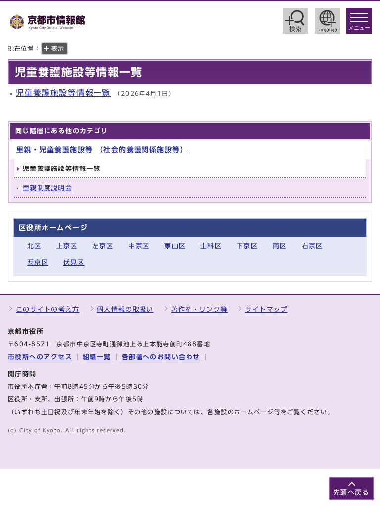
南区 (280, 246)
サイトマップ (266, 309)
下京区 (247, 246)
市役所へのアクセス (40, 357)
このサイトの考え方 (48, 309)
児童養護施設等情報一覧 (63, 93)
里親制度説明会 (47, 188)
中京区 (138, 246)
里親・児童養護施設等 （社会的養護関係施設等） (102, 149)
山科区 (211, 246)
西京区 (37, 262)
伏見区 (74, 262)
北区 (34, 246)
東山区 (175, 246)
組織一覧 (97, 357)
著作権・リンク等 (199, 309)
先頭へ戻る (351, 492)
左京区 (102, 246)
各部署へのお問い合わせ (161, 357)
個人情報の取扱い (125, 309)
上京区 (67, 246)
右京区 (312, 246)
